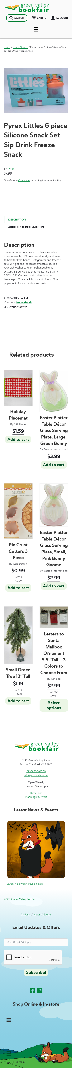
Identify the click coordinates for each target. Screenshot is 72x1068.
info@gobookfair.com (36, 775)
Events (47, 914)
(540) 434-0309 (36, 771)
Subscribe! (36, 972)
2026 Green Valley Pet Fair (20, 899)
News (37, 914)
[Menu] (36, 29)
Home (7, 47)
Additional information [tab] (26, 227)
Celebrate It (20, 563)
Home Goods (20, 47)
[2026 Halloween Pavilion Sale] (36, 849)
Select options (53, 705)
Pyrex (11, 168)
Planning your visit (36, 797)
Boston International (56, 449)
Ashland (55, 678)
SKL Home (20, 424)
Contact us (24, 180)
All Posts (26, 914)
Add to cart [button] (18, 439)
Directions (36, 793)
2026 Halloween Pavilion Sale (25, 883)
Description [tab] (17, 219)
